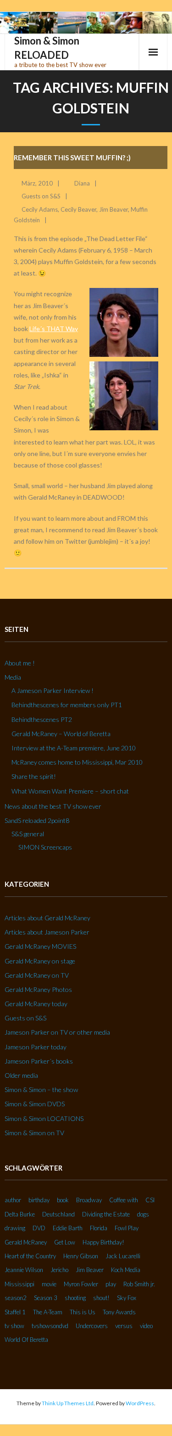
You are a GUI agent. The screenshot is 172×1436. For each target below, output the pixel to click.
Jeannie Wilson (24, 1269)
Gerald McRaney (26, 1242)
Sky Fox (126, 1297)
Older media (21, 1075)
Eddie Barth (68, 1228)
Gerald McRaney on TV (37, 975)
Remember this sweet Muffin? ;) (72, 157)
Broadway (89, 1200)
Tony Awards (119, 1312)
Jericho (59, 1269)
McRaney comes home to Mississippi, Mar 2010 (77, 762)
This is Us (82, 1312)
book (63, 1200)
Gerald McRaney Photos (38, 989)
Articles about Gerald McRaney (47, 918)
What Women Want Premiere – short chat (70, 791)
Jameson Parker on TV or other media (57, 1032)
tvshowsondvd (50, 1325)
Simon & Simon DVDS (35, 1104)
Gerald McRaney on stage (40, 961)
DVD (39, 1228)
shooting (75, 1297)
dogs (143, 1214)
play (110, 1284)
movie (49, 1284)
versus (124, 1325)
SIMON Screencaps (45, 847)
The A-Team (47, 1312)
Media (13, 677)
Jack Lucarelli (122, 1256)
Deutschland (58, 1214)
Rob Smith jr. (139, 1284)
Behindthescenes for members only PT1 (66, 705)
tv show (14, 1325)
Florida (98, 1228)
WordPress (140, 1403)
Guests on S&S (41, 196)
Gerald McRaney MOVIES (40, 946)
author (13, 1200)
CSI (150, 1200)
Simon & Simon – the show (41, 1089)
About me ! (20, 663)
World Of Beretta (26, 1339)
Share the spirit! (33, 776)
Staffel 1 (15, 1312)
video (146, 1325)
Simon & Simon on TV (34, 1133)
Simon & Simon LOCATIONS (44, 1118)
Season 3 (45, 1297)
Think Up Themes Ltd (68, 1403)
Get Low (64, 1242)
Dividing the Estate (106, 1214)
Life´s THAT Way (53, 328)
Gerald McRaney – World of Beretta (61, 734)
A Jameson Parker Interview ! (52, 690)
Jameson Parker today (36, 1047)
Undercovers (92, 1325)
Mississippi (19, 1284)
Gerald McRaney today (36, 1004)
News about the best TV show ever (53, 806)
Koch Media (125, 1269)
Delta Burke (20, 1214)
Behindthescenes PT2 (41, 719)
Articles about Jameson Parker (47, 932)
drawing (15, 1228)
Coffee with (123, 1200)
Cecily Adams (40, 209)
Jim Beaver (113, 209)
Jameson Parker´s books (39, 1061)
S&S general (27, 834)
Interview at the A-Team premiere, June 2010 (73, 748)
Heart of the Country (30, 1256)
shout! (101, 1297)
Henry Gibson (80, 1256)
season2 (16, 1297)
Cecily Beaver (78, 209)
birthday (39, 1200)
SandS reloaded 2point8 (37, 820)
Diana (82, 183)
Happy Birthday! (103, 1242)
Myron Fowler (81, 1284)
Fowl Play (127, 1228)
